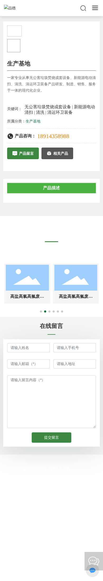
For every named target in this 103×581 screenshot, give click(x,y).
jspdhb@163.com (41, 496)
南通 (68, 572)
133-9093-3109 (40, 488)
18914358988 (53, 136)
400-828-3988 (38, 521)
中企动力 (54, 572)
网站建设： (38, 572)
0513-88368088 (40, 513)
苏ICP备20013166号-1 (49, 566)
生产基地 (33, 121)
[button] (41, 311)
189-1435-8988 (40, 479)
